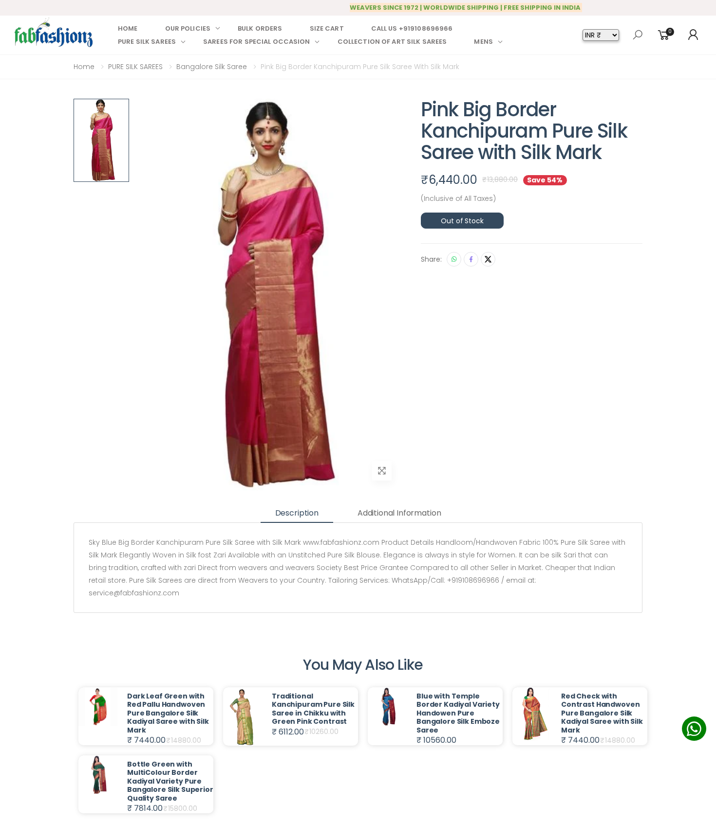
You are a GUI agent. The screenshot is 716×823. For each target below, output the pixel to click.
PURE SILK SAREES (147, 41)
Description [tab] (297, 513)
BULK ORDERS (260, 28)
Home (84, 67)
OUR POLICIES (188, 28)
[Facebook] (471, 259)
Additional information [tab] (399, 513)
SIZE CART (327, 28)
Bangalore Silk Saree (211, 67)
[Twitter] (488, 259)
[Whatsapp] (454, 259)
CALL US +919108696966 (412, 28)
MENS (483, 41)
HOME (128, 28)
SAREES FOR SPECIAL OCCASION (256, 41)
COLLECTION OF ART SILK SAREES (392, 41)
